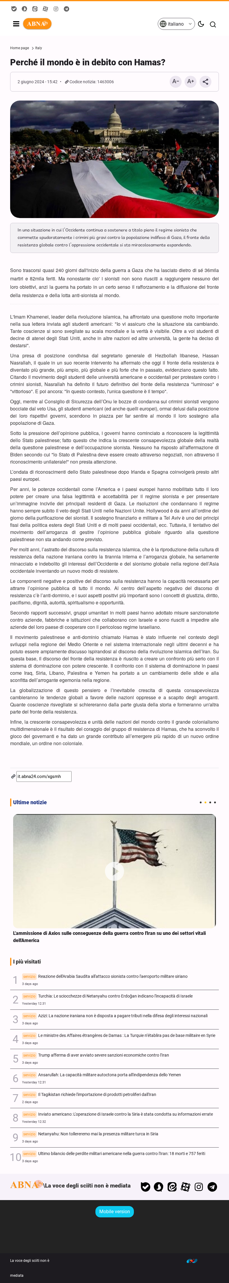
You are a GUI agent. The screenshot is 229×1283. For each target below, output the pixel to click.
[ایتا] (172, 1187)
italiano (175, 24)
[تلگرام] (212, 1187)
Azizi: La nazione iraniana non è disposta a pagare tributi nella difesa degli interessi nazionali (115, 1015)
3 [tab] (210, 802)
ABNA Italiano (90, 23)
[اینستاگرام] (198, 1187)
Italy (38, 48)
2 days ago (30, 1102)
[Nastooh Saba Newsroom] (195, 1260)
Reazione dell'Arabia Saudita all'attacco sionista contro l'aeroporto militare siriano (105, 976)
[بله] (145, 1187)
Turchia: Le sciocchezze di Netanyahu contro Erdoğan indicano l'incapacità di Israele (108, 996)
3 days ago (30, 984)
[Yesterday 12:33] (114, 871)
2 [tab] (205, 802)
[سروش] (158, 1187)
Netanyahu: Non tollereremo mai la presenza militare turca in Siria (90, 1134)
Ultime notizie (30, 802)
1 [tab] (201, 802)
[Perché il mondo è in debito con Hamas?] (114, 159)
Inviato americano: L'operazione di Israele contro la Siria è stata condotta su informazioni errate (118, 1114)
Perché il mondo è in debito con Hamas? (87, 62)
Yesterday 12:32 (34, 1122)
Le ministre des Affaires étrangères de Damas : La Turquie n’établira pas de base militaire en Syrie (119, 1035)
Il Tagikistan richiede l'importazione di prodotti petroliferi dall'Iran (89, 1094)
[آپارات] (185, 1187)
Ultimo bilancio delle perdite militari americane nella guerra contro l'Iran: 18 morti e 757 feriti (114, 1153)
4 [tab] (215, 802)
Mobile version (114, 1211)
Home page (19, 48)
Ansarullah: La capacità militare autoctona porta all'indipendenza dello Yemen (102, 1074)
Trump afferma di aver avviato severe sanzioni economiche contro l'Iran (96, 1055)
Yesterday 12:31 (34, 1004)
